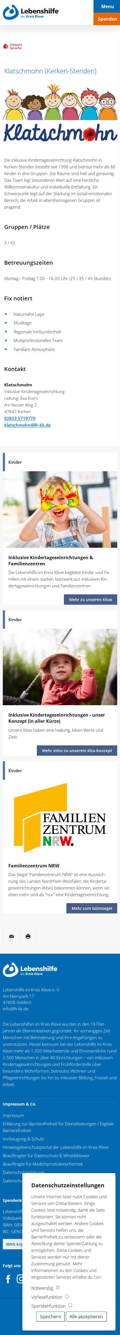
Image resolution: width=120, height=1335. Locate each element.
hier (97, 1277)
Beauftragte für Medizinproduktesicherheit (43, 1164)
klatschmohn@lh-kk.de (27, 425)
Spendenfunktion (48, 1306)
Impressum (13, 1115)
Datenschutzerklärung (23, 1172)
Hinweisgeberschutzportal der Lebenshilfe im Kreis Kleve (56, 1147)
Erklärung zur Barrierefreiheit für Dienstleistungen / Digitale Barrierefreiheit (58, 1127)
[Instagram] (21, 1278)
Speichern (50, 1317)
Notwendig (42, 1288)
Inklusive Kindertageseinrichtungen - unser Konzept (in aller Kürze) (56, 718)
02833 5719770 (19, 418)
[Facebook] (8, 1278)
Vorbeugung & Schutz (23, 1139)
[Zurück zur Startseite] (31, 12)
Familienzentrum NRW (33, 866)
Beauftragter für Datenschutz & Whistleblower (46, 1155)
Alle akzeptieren (86, 1317)
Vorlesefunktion (46, 1297)
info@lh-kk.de (15, 1008)
